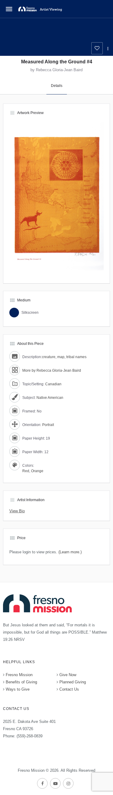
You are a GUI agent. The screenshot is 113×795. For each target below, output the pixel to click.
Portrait (48, 425)
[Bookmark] (97, 48)
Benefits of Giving (21, 682)
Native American (49, 398)
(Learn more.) (70, 552)
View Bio (17, 511)
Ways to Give (18, 689)
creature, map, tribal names (64, 357)
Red (25, 471)
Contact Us (69, 689)
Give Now (67, 675)
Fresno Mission (19, 675)
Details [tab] (56, 86)
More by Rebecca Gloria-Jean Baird (51, 370)
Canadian (53, 384)
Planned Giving (72, 682)
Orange (37, 471)
